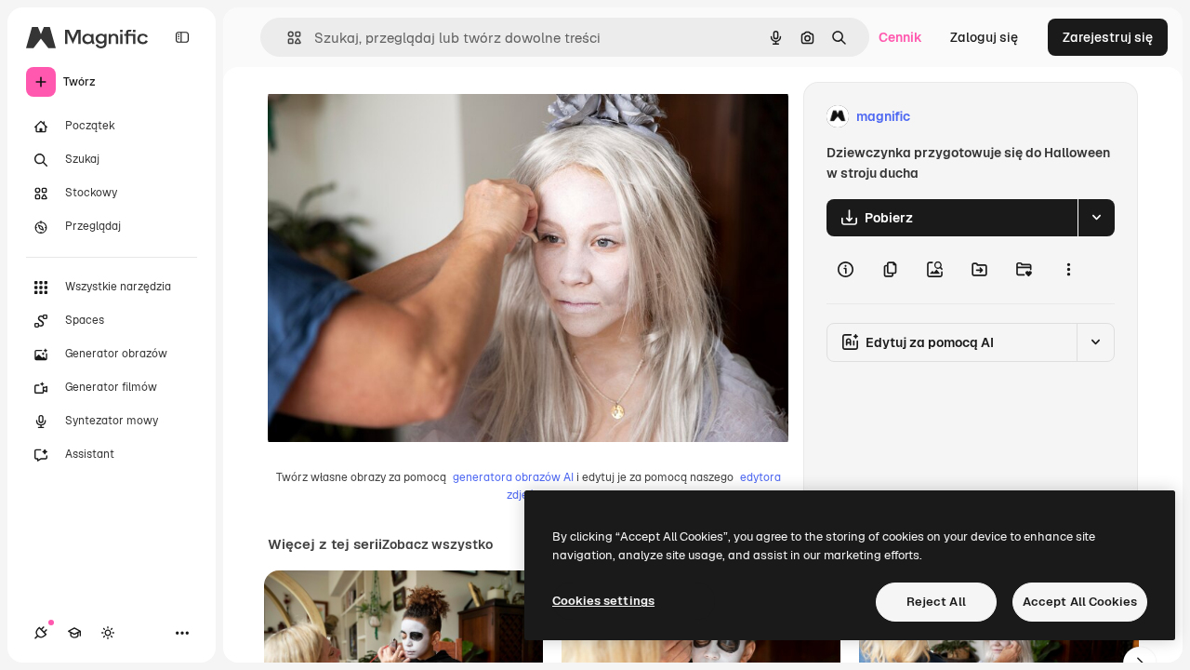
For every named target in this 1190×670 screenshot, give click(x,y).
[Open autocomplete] (286, 38)
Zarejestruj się (1108, 37)
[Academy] (74, 633)
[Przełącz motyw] (108, 633)
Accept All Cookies (1080, 602)
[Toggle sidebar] (182, 37)
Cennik (900, 37)
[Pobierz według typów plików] (1096, 217)
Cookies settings (603, 601)
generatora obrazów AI (513, 477)
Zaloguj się (984, 37)
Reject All (936, 602)
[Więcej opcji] (1068, 269)
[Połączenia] (41, 633)
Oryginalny (396, 117)
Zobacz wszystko (437, 544)
